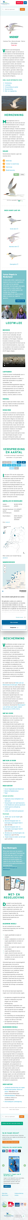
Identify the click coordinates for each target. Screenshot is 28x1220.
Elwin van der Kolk (21, 1107)
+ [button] (4, 566)
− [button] (4, 568)
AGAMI (7, 1107)
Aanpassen (13, 627)
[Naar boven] (23, 1216)
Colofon (16, 1195)
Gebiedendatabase (10, 1095)
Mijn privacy (5, 1195)
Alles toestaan (14, 622)
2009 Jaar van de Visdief (12, 817)
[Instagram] (10, 1151)
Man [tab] (16, 174)
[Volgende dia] (24, 1177)
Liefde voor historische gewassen (14, 811)
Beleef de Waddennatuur (12, 791)
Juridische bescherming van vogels (15, 1087)
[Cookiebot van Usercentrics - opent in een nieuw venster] (19, 591)
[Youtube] (7, 1151)
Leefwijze (8, 85)
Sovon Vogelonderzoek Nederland (14, 789)
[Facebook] (3, 1151)
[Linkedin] (13, 1151)
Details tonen (19, 617)
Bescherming (9, 89)
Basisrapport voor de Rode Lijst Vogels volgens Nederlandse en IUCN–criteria (14, 707)
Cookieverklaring (19, 1193)
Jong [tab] (22, 174)
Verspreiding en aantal (11, 87)
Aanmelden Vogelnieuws (10, 1142)
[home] (8, 3)
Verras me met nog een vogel (11, 1123)
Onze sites (4, 1193)
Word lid (7, 1186)
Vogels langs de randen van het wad (15, 837)
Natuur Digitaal (16, 1109)
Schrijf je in (20, 301)
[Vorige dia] (3, 1177)
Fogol (6, 793)
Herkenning (8, 83)
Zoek (22, 9)
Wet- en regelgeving (10, 91)
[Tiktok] (19, 1151)
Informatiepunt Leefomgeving (13, 1101)
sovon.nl (8, 522)
